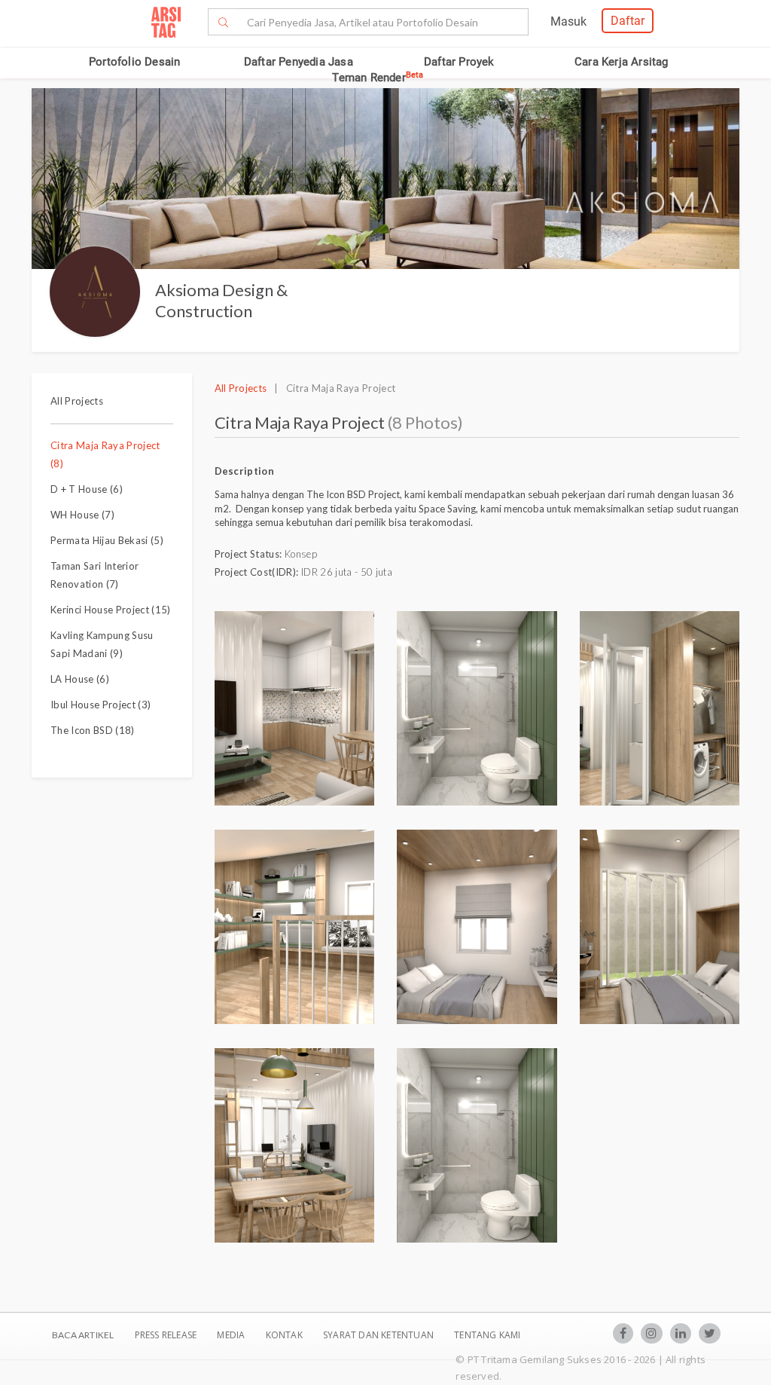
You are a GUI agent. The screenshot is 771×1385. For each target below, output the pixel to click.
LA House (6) (79, 679)
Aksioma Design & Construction (221, 301)
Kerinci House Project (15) (110, 610)
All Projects (76, 401)
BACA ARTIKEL (83, 1335)
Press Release (165, 1334)
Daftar (628, 21)
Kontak (285, 1334)
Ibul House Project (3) (100, 705)
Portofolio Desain (134, 62)
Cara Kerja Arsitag (621, 62)
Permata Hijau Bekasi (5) (106, 540)
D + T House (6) (86, 489)
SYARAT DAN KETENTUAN (379, 1334)
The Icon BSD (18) (92, 730)
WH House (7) (82, 515)
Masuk (568, 21)
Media (232, 1334)
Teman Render (377, 77)
